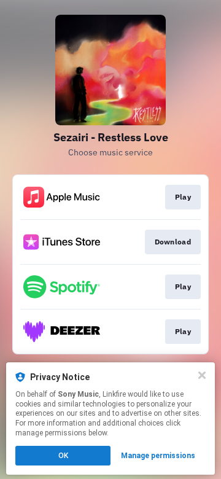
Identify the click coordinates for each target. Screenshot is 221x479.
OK (63, 455)
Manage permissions (158, 455)
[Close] (202, 375)
